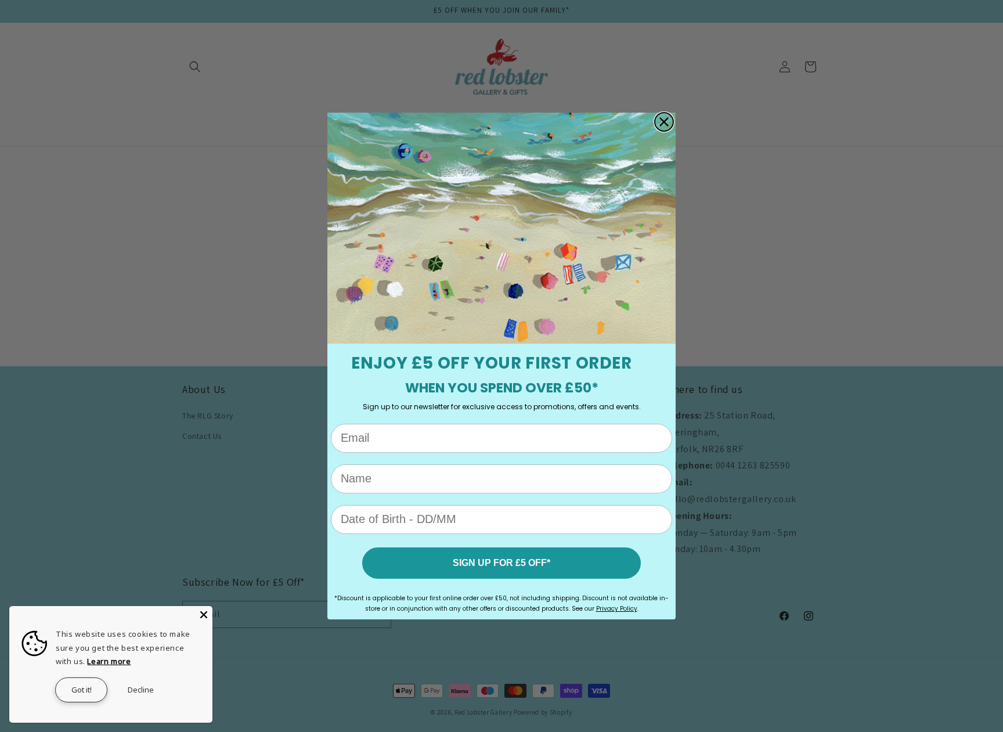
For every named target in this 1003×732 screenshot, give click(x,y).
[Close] (204, 615)
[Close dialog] (664, 122)
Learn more (109, 661)
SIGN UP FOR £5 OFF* (501, 563)
